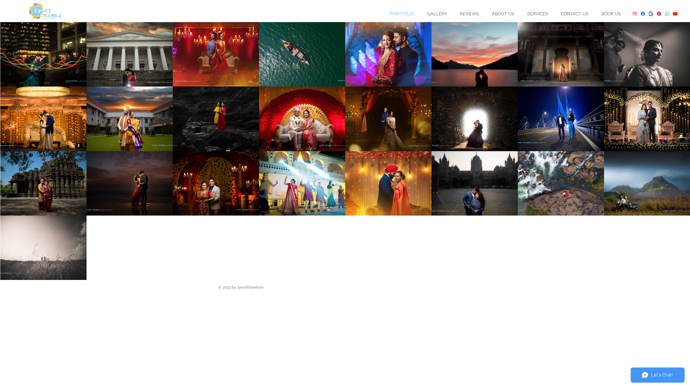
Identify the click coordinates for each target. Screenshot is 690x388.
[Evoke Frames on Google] (651, 13)
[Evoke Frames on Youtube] (675, 13)
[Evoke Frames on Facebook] (643, 13)
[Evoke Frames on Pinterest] (659, 13)
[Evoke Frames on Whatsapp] (667, 13)
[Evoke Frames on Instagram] (634, 13)
